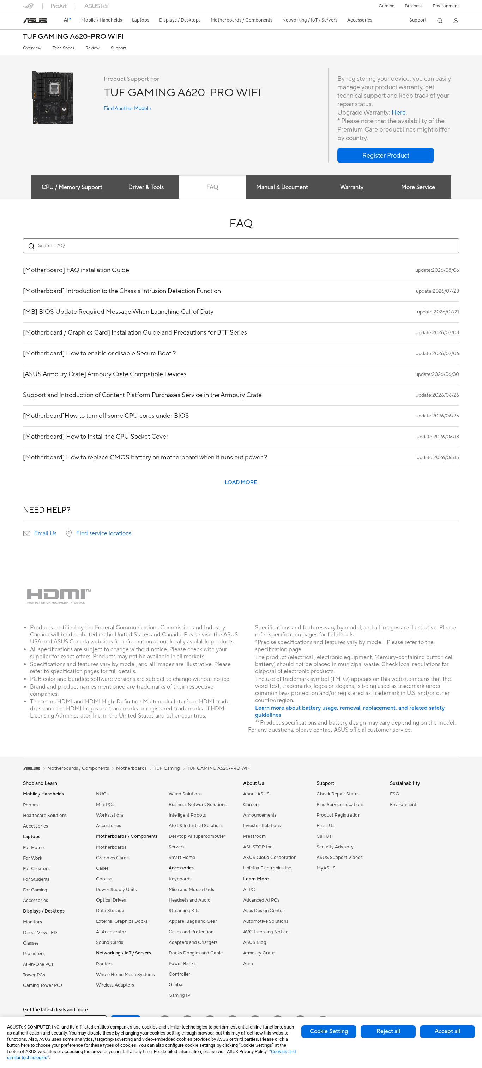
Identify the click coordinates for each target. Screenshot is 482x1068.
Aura (248, 963)
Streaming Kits (184, 911)
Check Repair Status (338, 794)
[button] (387, 6)
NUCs (102, 794)
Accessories (35, 826)
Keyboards (180, 879)
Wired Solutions (185, 794)
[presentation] (27, 533)
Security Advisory (335, 847)
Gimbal (176, 985)
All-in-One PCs (38, 964)
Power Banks (182, 963)
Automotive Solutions (265, 921)
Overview (32, 48)
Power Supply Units (116, 889)
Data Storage (110, 911)
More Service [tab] (418, 187)
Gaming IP (179, 995)
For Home (33, 847)
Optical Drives (111, 900)
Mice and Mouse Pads (191, 889)
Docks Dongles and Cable (196, 953)
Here (399, 113)
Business (414, 6)
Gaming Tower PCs (42, 985)
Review (92, 48)
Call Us (324, 836)
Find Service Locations (340, 804)
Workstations (110, 815)
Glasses (31, 943)
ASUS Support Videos (340, 857)
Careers (251, 804)
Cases (102, 868)
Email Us (45, 533)
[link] (35, 20)
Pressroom (254, 836)
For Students (36, 879)
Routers (104, 964)
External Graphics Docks (122, 921)
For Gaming (35, 890)
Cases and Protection (191, 932)
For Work (32, 858)
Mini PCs (105, 804)
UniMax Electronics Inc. (267, 868)
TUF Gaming (167, 768)
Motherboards (111, 847)
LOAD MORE (241, 482)
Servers (177, 847)
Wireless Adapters (115, 985)
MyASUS (326, 868)
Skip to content (27, 21)
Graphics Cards (112, 858)
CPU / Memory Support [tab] (72, 187)
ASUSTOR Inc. (258, 847)
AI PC (249, 889)
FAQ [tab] (212, 187)
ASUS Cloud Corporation (269, 857)
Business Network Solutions (198, 804)
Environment (446, 6)
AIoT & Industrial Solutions (196, 826)
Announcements (260, 815)
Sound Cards (109, 942)
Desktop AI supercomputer (197, 836)
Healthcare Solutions (45, 815)
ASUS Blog (254, 942)
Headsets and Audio (190, 900)
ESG (394, 794)
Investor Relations (262, 826)
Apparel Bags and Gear (193, 921)
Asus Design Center (263, 911)
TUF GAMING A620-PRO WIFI (73, 36)
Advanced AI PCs (261, 900)
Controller (179, 974)
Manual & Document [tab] (282, 187)
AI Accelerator (111, 932)
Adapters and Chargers (193, 942)
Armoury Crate (259, 953)
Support (118, 48)
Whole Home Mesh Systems (125, 974)
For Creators (36, 869)
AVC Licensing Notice (265, 932)
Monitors (32, 922)
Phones (30, 805)
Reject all (388, 1031)
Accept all (447, 1031)
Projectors (34, 954)
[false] (385, 155)
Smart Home (182, 857)
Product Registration (338, 815)
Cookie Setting (329, 1031)
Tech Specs (63, 48)
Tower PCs (34, 975)
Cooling (104, 879)
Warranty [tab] (351, 187)
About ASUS (256, 794)
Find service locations (103, 533)
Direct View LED (40, 932)
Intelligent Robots (187, 815)
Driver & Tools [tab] (146, 187)
